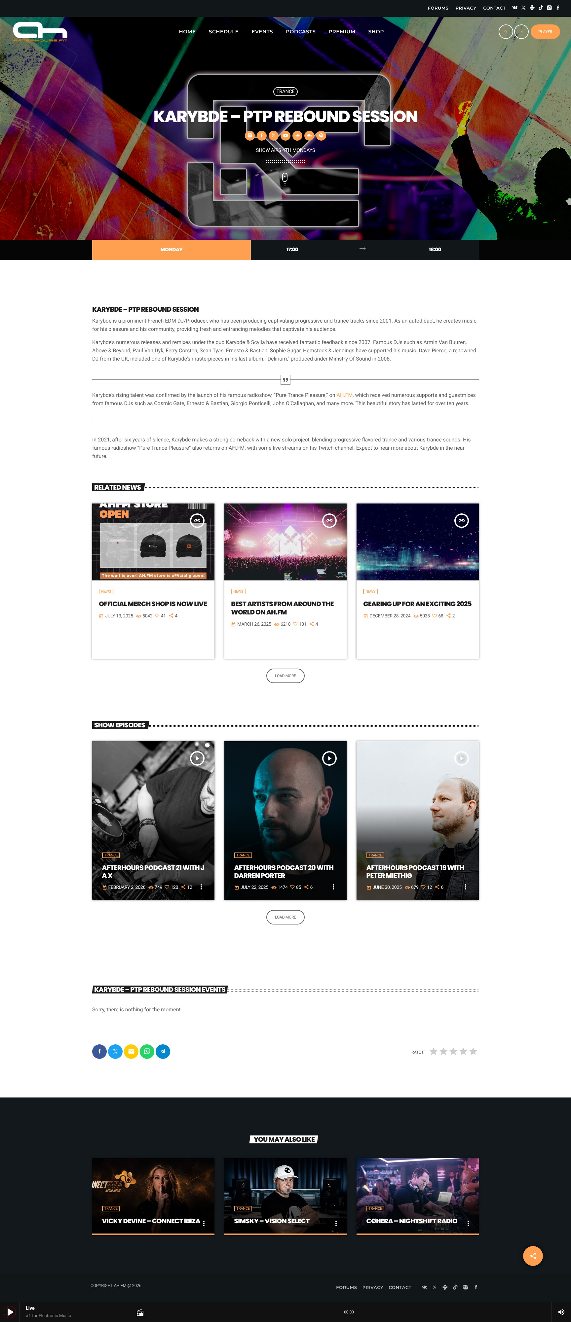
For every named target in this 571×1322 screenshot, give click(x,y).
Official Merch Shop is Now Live (153, 604)
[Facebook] (558, 8)
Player (545, 31)
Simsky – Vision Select (272, 1221)
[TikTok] (541, 8)
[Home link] (40, 32)
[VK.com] (514, 8)
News (106, 591)
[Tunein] (532, 8)
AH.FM (344, 395)
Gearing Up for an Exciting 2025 (417, 604)
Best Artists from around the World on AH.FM (282, 608)
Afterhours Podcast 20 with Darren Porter (284, 871)
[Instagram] (549, 8)
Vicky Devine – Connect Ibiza (151, 1221)
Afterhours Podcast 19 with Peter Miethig (415, 871)
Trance (285, 91)
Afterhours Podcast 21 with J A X (153, 871)
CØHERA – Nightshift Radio (411, 1221)
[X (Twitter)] (523, 8)
